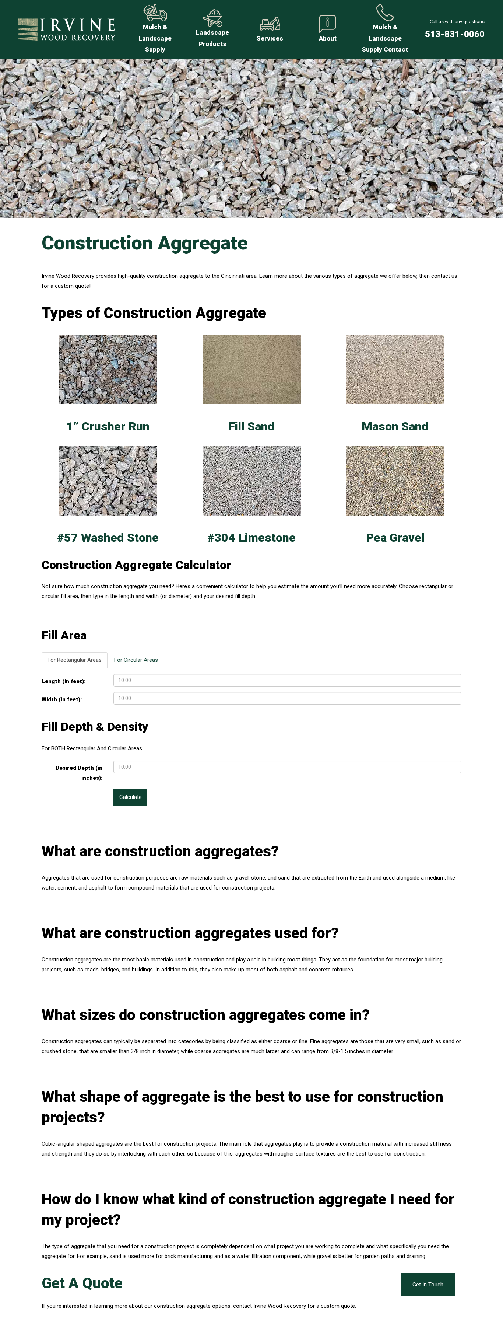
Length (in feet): (63, 681)
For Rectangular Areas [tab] (75, 660)
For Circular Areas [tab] (136, 660)
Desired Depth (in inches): (79, 773)
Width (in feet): (62, 699)
